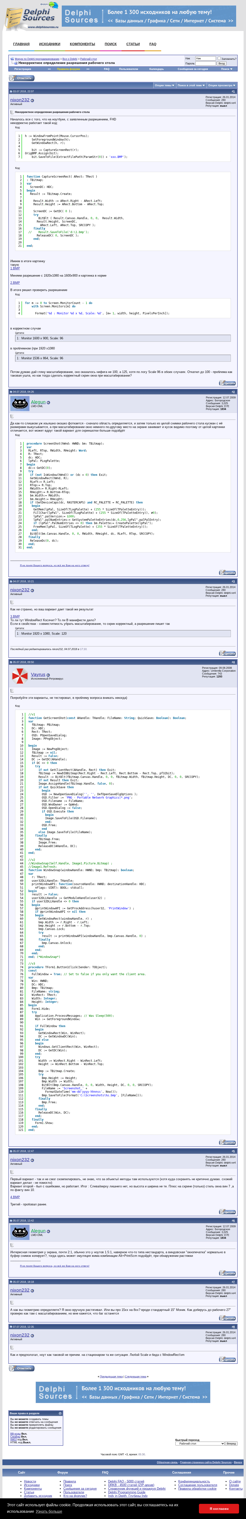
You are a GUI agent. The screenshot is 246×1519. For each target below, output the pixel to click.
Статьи (133, 44)
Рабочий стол (88, 58)
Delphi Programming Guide (126, 1492)
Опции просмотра (220, 85)
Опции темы (163, 85)
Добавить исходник (38, 1496)
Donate (234, 1485)
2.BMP (15, 283)
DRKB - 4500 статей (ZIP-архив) (131, 1485)
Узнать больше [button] (49, 1511)
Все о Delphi (69, 58)
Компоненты (82, 44)
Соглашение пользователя (197, 1485)
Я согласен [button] (219, 1509)
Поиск (111, 44)
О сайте (235, 1481)
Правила (69, 1481)
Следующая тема (135, 1376)
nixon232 (20, 99)
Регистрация (22, 69)
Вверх (238, 1462)
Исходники (49, 44)
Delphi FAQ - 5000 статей (126, 1481)
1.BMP (15, 268)
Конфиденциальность (194, 1481)
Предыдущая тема (111, 1376)
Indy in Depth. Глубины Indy (128, 1496)
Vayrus (38, 674)
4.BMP (15, 1197)
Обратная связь (167, 1462)
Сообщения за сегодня (193, 69)
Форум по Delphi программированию (37, 58)
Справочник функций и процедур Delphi (137, 1488)
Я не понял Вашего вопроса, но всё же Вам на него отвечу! (54, 565)
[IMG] (13, 1439)
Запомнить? (228, 58)
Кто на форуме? (75, 1496)
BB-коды (15, 1433)
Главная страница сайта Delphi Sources (206, 1462)
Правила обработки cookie (197, 1488)
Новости (30, 1481)
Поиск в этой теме (190, 85)
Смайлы (15, 1436)
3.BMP (15, 616)
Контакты (236, 1488)
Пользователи (128, 69)
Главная (21, 44)
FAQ (152, 44)
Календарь (156, 69)
